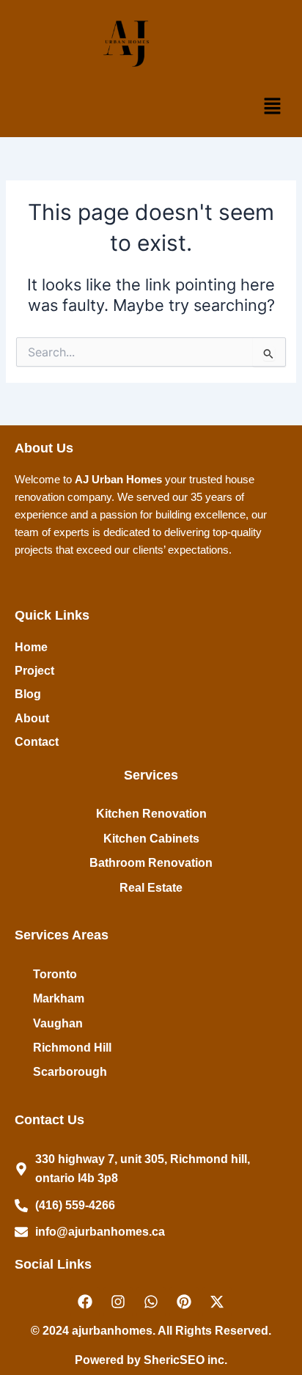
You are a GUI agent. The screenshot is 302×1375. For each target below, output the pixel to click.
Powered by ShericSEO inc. (151, 1360)
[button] (272, 106)
